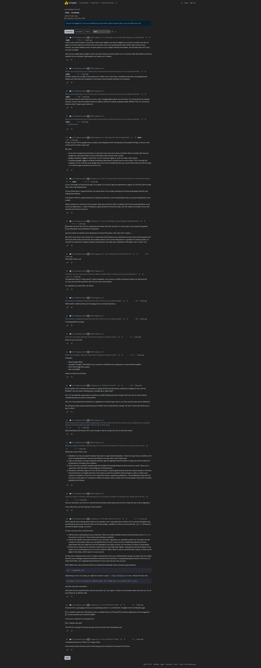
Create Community (107, 3)
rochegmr (72, 3)
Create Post (94, 3)
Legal (162, 664)
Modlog (156, 664)
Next (67, 658)
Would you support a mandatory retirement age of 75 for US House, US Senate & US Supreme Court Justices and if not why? (105, 445)
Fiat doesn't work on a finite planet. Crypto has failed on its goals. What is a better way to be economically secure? (101, 274)
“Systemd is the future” (109, 385)
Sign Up (192, 3)
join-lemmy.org (190, 664)
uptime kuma (73, 124)
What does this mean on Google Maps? (117, 137)
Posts (88, 31)
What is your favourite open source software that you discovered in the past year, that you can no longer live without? (102, 71)
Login (186, 3)
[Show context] (146, 37)
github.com (147, 535)
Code (181, 664)
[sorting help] (112, 31)
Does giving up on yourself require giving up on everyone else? (124, 37)
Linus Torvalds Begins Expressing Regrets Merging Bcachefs (120, 221)
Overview (69, 31)
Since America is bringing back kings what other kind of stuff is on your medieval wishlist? (93, 301)
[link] (149, 37)
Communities (84, 3)
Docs (176, 664)
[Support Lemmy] (116, 3)
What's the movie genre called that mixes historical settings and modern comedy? (90, 337)
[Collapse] (67, 37)
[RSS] (115, 31)
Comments (79, 31)
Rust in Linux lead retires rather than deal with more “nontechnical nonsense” (126, 178)
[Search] (182, 3)
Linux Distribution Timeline (110, 605)
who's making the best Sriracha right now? (118, 254)
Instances (169, 664)
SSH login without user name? (111, 519)
